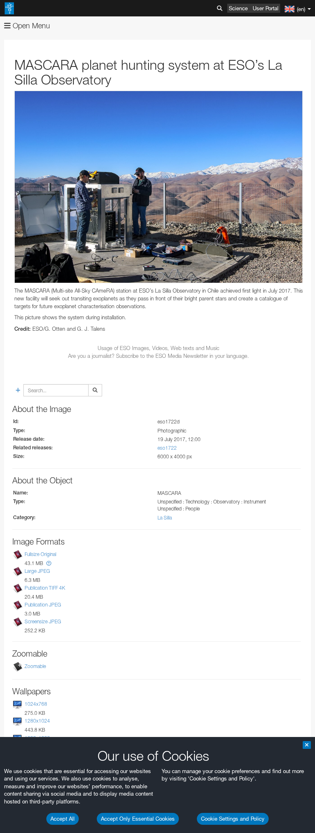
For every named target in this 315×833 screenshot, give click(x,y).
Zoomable (35, 666)
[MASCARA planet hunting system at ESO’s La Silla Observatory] (158, 187)
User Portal (265, 8)
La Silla (165, 518)
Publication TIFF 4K (45, 588)
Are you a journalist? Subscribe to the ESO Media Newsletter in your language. (158, 355)
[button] (48, 563)
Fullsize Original (40, 554)
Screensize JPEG (43, 621)
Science (238, 8)
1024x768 (36, 704)
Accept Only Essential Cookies (138, 818)
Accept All (62, 818)
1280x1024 (37, 721)
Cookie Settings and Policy (233, 818)
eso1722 (167, 448)
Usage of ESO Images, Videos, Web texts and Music (158, 348)
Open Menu (30, 25)
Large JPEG (37, 571)
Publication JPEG (43, 605)
